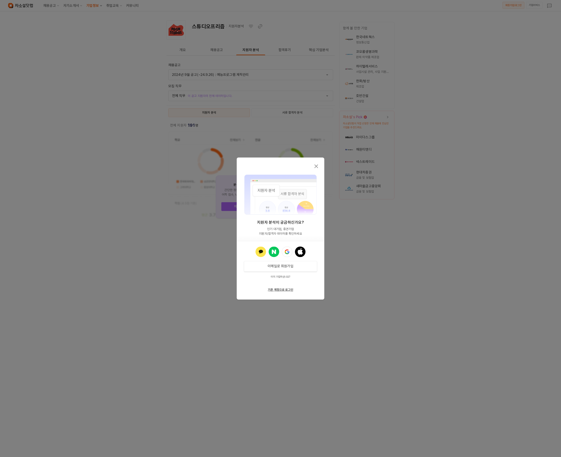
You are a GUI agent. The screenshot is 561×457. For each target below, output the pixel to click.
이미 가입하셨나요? (280, 276)
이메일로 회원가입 (280, 266)
